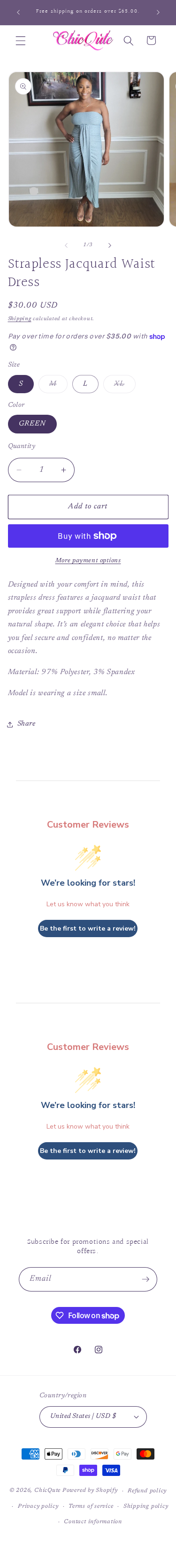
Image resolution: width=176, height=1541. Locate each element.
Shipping (19, 319)
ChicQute (47, 1491)
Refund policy (147, 1491)
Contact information (93, 1522)
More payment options (88, 561)
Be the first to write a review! (88, 928)
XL (124, 386)
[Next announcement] (158, 12)
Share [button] (26, 723)
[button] (20, 40)
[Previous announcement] (18, 12)
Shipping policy (145, 1506)
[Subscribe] (145, 1279)
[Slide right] (109, 245)
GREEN (32, 423)
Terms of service (91, 1506)
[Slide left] (66, 245)
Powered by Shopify (90, 1491)
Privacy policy (38, 1506)
